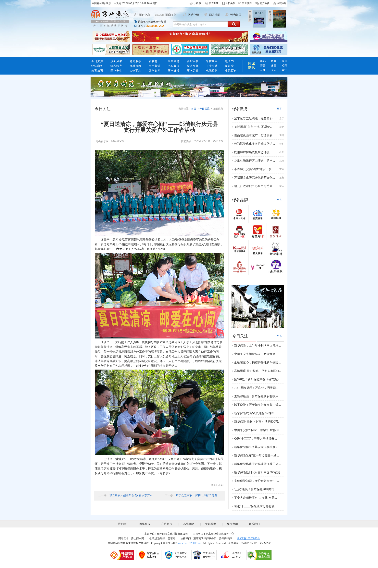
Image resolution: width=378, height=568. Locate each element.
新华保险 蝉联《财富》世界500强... (257, 421)
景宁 (284, 70)
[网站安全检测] (259, 554)
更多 (279, 108)
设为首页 (235, 14)
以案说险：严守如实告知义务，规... (257, 404)
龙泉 (274, 61)
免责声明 (232, 524)
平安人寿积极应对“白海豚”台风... (255, 497)
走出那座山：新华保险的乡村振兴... (257, 396)
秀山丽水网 (102, 141)
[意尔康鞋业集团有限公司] (239, 249)
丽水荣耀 (193, 70)
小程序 (197, 3)
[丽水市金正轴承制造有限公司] (276, 266)
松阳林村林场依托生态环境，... (254, 152)
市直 (281, 169)
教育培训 (97, 70)
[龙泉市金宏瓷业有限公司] (276, 231)
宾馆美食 (193, 61)
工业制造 (212, 65)
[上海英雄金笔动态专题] (111, 49)
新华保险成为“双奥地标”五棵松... (255, 413)
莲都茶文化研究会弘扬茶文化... (254, 177)
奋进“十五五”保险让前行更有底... (255, 506)
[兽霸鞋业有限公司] (239, 266)
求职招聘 (212, 70)
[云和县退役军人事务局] (150, 49)
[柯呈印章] (257, 231)
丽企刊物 (250, 16)
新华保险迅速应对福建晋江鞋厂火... (257, 464)
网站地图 (214, 14)
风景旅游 (174, 61)
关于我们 (123, 524)
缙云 (263, 65)
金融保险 (135, 65)
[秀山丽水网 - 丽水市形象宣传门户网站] (110, 18)
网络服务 (144, 524)
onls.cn (182, 543)
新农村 (153, 61)
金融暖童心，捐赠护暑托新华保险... (257, 362)
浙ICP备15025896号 (248, 538)
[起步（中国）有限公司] (239, 231)
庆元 (274, 70)
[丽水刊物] (279, 18)
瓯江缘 (229, 65)
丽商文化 (170, 14)
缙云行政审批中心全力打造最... (254, 186)
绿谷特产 (116, 65)
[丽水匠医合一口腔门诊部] (268, 49)
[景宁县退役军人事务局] (111, 36)
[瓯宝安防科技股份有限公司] (239, 214)
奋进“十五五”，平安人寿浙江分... (255, 438)
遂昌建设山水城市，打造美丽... (254, 135)
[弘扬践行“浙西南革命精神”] (190, 36)
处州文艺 (154, 70)
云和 (263, 70)
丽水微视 (174, 70)
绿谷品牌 (193, 65)
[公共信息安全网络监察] (176, 554)
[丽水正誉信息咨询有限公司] (268, 36)
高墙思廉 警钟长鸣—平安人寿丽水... (258, 371)
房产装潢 (154, 65)
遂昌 (274, 65)
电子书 (230, 61)
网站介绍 (193, 14)
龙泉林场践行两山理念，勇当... (254, 160)
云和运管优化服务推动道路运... (254, 143)
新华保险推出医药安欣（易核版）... (257, 447)
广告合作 (166, 524)
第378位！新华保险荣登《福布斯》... (258, 379)
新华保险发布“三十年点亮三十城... (256, 455)
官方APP (214, 3)
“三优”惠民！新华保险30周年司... (255, 489)
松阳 (284, 65)
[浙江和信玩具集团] (276, 214)
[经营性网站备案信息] (148, 554)
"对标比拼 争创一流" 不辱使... (253, 126)
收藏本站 (281, 3)
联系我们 (254, 524)
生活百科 (231, 70)
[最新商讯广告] (189, 86)
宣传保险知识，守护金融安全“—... (256, 480)
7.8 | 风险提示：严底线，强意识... (256, 387)
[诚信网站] (121, 554)
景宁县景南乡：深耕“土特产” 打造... (198, 495)
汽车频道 (174, 65)
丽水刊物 (270, 16)
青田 (284, 61)
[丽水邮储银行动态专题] (229, 49)
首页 (193, 108)
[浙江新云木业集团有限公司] (276, 249)
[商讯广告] (258, 306)
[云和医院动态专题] (190, 49)
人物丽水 (135, 70)
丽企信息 (144, 14)
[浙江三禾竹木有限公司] (258, 266)
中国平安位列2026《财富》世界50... (257, 430)
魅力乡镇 (135, 61)
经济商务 (97, 65)
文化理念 (210, 524)
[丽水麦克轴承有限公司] (258, 214)
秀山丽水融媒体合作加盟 (152, 21)
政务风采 (116, 61)
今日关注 (97, 61)
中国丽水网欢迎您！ (103, 3)
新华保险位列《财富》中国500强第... (258, 472)
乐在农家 (212, 61)
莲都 (263, 61)
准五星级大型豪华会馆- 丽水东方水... (132, 495)
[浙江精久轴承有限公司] (258, 249)
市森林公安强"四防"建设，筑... (254, 169)
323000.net (195, 543)
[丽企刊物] (259, 18)
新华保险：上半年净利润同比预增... (257, 345)
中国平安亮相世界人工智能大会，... (257, 354)
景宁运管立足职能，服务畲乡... (254, 118)
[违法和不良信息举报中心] (231, 554)
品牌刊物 (188, 524)
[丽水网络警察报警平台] (204, 554)
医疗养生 (116, 70)
